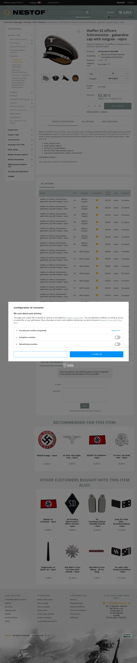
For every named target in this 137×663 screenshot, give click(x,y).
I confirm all (97, 354)
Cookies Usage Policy (74, 318)
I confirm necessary (40, 354)
